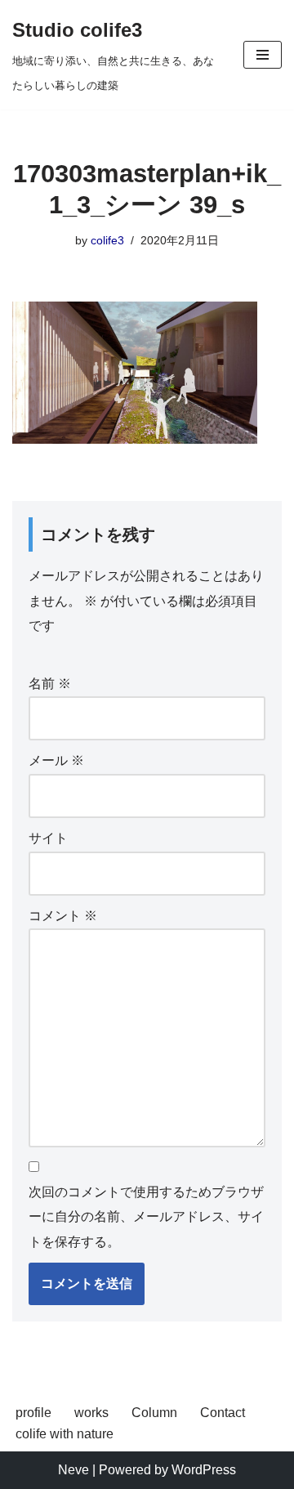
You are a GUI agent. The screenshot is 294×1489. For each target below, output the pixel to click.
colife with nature (65, 1434)
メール (56, 760)
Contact (222, 1413)
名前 (50, 684)
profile (33, 1413)
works (91, 1413)
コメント (63, 916)
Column (154, 1413)
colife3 (107, 240)
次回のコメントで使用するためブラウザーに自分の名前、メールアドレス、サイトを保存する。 (146, 1217)
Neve (73, 1470)
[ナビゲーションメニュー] (262, 55)
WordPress (204, 1470)
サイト (48, 838)
